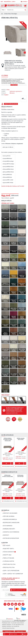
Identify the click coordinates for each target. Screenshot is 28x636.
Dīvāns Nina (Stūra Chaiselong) (7, 476)
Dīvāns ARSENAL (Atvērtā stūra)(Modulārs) (7, 439)
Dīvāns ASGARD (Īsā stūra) (20, 439)
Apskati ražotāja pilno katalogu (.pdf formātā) (12, 186)
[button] (2, 52)
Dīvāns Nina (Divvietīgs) (20, 476)
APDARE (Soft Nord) (7, 203)
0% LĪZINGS (4, 75)
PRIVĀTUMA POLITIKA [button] (8, 628)
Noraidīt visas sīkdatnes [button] (20, 620)
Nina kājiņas (5, 395)
